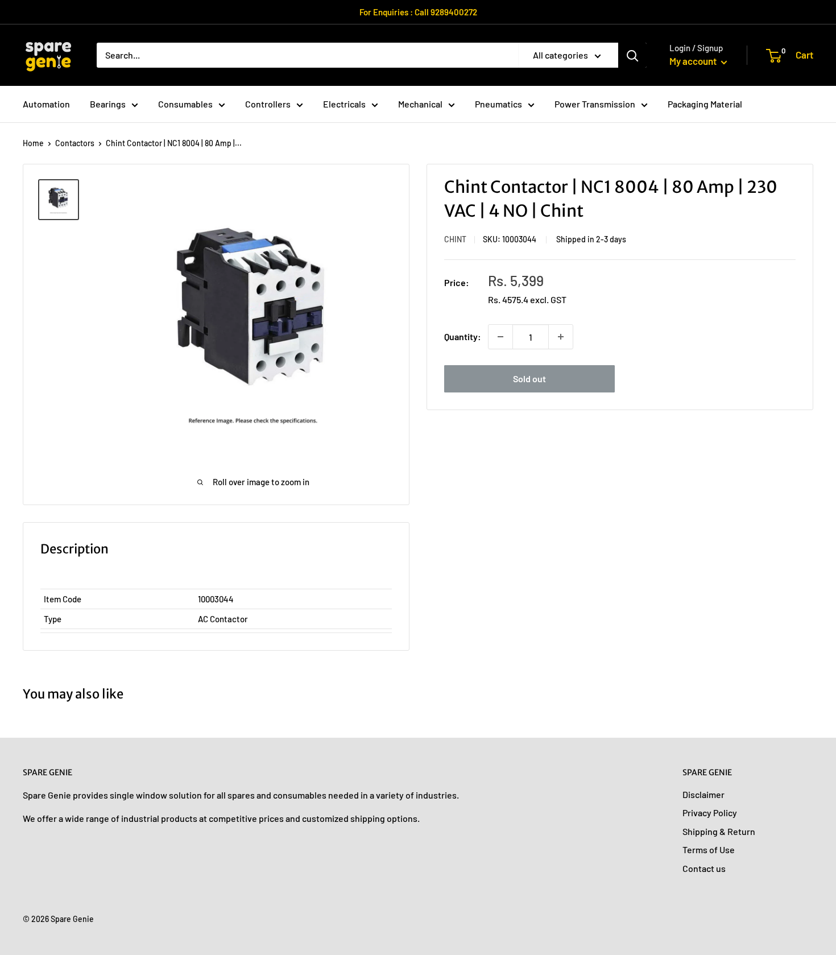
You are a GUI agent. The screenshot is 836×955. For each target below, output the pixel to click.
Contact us (704, 868)
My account (693, 61)
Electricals (344, 103)
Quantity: (462, 336)
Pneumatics (498, 103)
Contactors (74, 143)
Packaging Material (705, 103)
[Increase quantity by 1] (561, 337)
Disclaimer (703, 794)
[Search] (632, 55)
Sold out (529, 378)
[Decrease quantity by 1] (500, 337)
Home (33, 143)
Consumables (185, 103)
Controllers (268, 103)
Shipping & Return (718, 831)
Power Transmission (594, 103)
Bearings (108, 103)
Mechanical (420, 103)
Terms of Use (708, 849)
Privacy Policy (709, 812)
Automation (46, 103)
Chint (455, 239)
